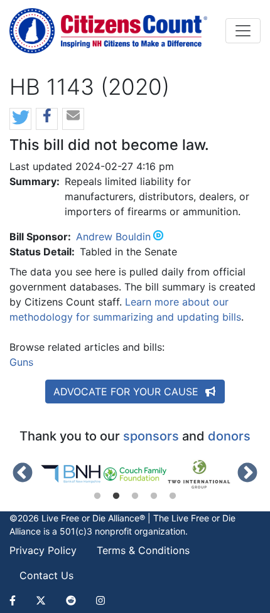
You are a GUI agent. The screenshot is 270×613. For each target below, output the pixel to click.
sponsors (151, 436)
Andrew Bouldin (113, 236)
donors (229, 436)
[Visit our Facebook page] (17, 600)
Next (247, 474)
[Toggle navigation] (243, 30)
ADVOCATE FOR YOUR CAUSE (127, 391)
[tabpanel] (72, 474)
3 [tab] (135, 496)
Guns (21, 362)
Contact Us (46, 575)
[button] (20, 120)
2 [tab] (116, 496)
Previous (22, 474)
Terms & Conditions (143, 550)
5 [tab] (172, 496)
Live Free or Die (203, 518)
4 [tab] (154, 496)
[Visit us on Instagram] (100, 600)
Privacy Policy (43, 550)
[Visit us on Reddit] (71, 600)
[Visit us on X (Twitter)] (41, 600)
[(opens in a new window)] (72, 474)
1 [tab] (97, 496)
